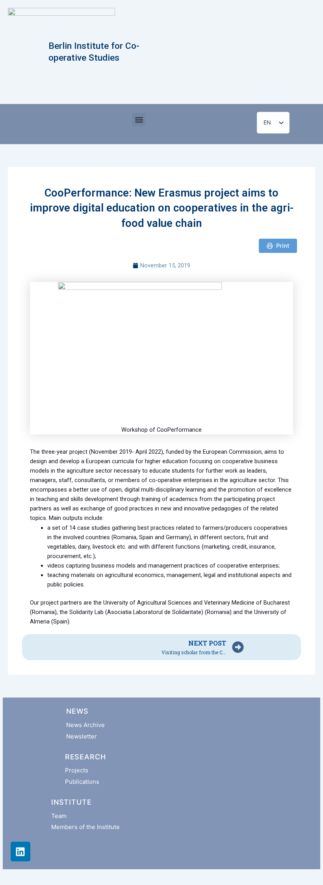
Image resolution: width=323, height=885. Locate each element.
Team (59, 816)
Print (282, 245)
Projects (76, 770)
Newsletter (81, 736)
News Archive (85, 725)
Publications (82, 781)
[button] (138, 119)
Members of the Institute (85, 827)
